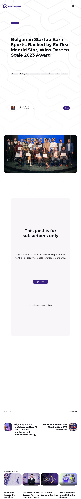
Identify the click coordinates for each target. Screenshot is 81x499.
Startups (14, 74)
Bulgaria (64, 74)
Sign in (50, 305)
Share (67, 108)
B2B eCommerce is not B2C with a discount (67, 495)
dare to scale (35, 74)
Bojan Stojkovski (24, 107)
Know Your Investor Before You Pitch (11, 495)
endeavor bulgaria (47, 74)
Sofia (57, 74)
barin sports (24, 74)
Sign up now (40, 282)
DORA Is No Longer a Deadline (49, 494)
